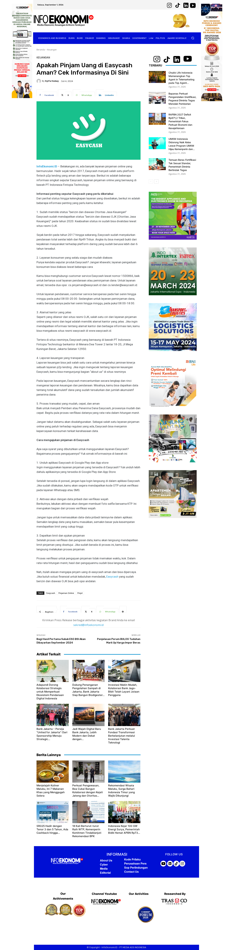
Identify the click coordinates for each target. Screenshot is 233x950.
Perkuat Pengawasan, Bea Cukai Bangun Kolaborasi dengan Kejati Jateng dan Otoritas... (87, 790)
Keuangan (52, 49)
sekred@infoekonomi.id (88, 625)
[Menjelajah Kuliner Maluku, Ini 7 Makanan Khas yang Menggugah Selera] (53, 771)
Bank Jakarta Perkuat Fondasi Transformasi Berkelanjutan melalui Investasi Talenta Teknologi (121, 735)
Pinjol (80, 593)
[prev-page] (151, 181)
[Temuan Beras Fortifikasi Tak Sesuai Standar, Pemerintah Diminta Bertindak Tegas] (157, 164)
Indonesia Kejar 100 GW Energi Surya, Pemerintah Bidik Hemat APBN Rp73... (124, 829)
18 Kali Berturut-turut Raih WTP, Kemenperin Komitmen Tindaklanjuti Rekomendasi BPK (86, 831)
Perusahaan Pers (135, 863)
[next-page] (156, 181)
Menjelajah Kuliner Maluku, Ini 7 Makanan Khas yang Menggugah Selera (51, 790)
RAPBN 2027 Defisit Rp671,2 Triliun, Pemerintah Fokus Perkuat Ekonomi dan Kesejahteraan (180, 121)
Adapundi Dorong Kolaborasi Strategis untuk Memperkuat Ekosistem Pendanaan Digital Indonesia (50, 691)
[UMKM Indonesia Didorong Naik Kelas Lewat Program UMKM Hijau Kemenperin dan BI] (157, 143)
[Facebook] (95, 910)
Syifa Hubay (52, 81)
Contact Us (131, 872)
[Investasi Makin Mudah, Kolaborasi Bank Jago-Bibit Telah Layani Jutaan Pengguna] (124, 671)
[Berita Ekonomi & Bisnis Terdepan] (63, 21)
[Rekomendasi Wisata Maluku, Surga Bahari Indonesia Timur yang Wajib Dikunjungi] (124, 771)
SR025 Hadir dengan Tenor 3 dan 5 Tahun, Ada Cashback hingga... (52, 829)
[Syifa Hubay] (39, 81)
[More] (123, 609)
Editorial (105, 873)
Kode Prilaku (132, 859)
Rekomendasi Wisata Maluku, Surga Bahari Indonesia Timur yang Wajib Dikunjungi (121, 790)
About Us (106, 860)
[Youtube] (113, 910)
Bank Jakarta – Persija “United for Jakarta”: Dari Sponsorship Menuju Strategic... (52, 734)
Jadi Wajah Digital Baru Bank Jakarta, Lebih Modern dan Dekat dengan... (86, 734)
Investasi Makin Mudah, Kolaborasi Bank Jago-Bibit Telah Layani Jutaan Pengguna (123, 690)
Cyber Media (104, 866)
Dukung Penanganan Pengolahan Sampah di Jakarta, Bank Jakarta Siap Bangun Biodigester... (88, 690)
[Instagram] (104, 910)
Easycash (112, 576)
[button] (193, 38)
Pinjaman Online (66, 593)
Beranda (41, 49)
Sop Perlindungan (136, 867)
